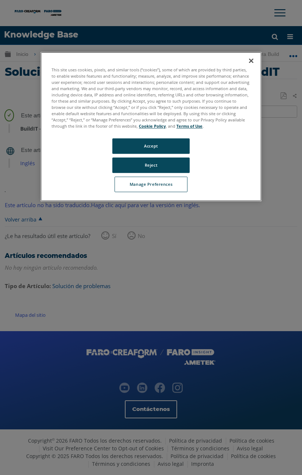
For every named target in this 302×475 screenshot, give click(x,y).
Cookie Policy (152, 126)
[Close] (251, 61)
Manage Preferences (151, 184)
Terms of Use (189, 126)
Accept (151, 146)
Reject (151, 165)
